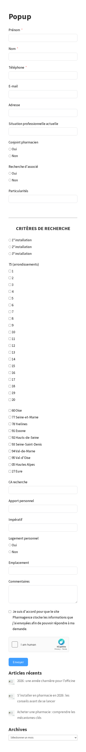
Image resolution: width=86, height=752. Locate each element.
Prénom (14, 30)
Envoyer (18, 662)
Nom (12, 48)
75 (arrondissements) (24, 264)
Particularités (18, 191)
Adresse (14, 105)
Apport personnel (21, 501)
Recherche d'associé (23, 166)
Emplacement (19, 562)
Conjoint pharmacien (23, 142)
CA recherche (18, 482)
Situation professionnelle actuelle (33, 124)
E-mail (13, 86)
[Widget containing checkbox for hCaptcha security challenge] (39, 644)
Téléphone (16, 67)
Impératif (15, 519)
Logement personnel (24, 538)
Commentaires (19, 581)
